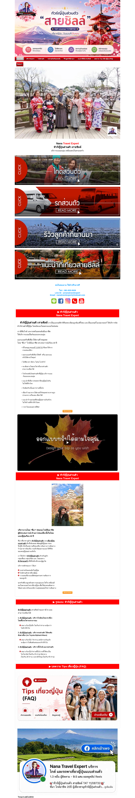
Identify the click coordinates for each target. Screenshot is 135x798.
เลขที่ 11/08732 (37, 347)
